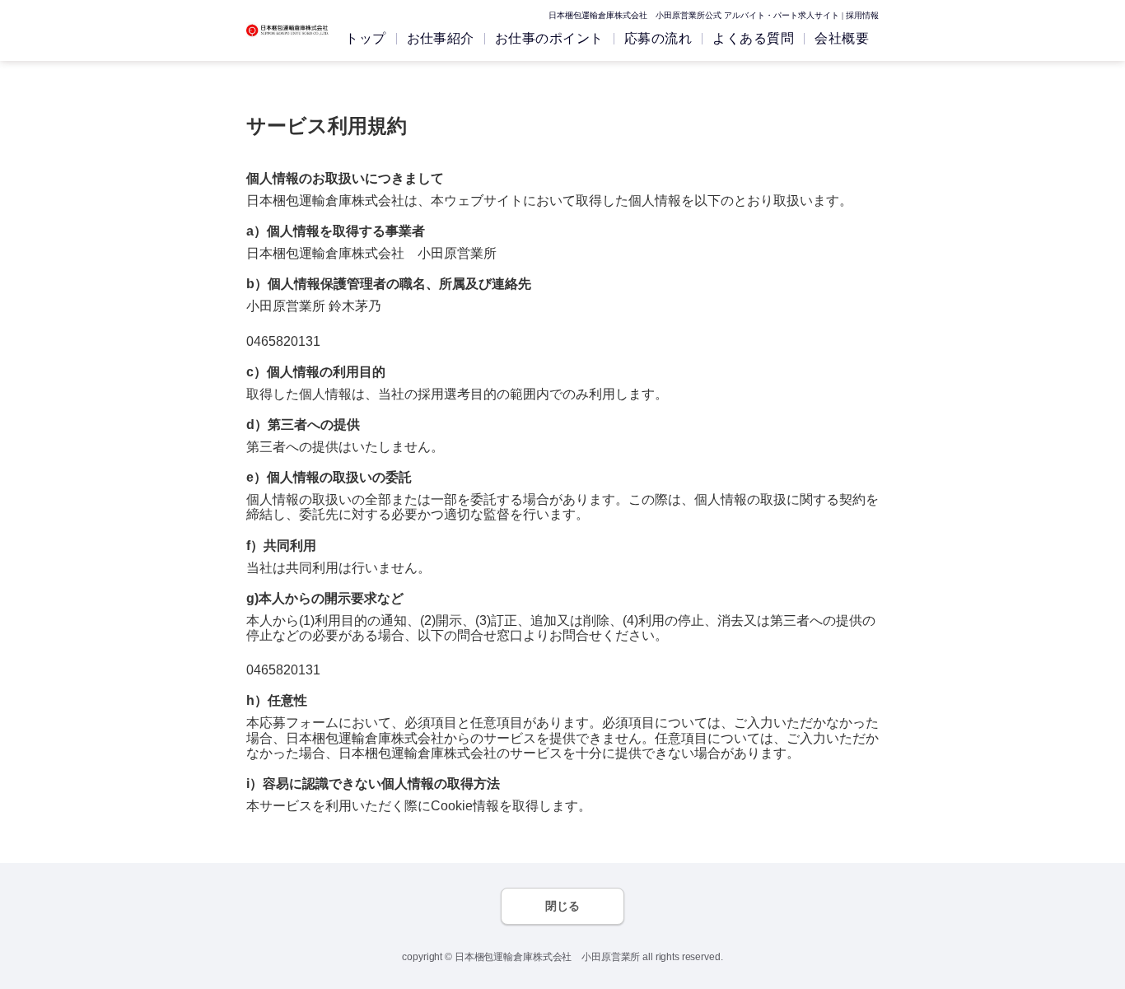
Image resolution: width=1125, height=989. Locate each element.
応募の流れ (658, 38)
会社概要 (842, 38)
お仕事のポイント (549, 38)
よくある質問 (753, 38)
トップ (365, 38)
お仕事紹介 (440, 38)
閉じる (562, 905)
